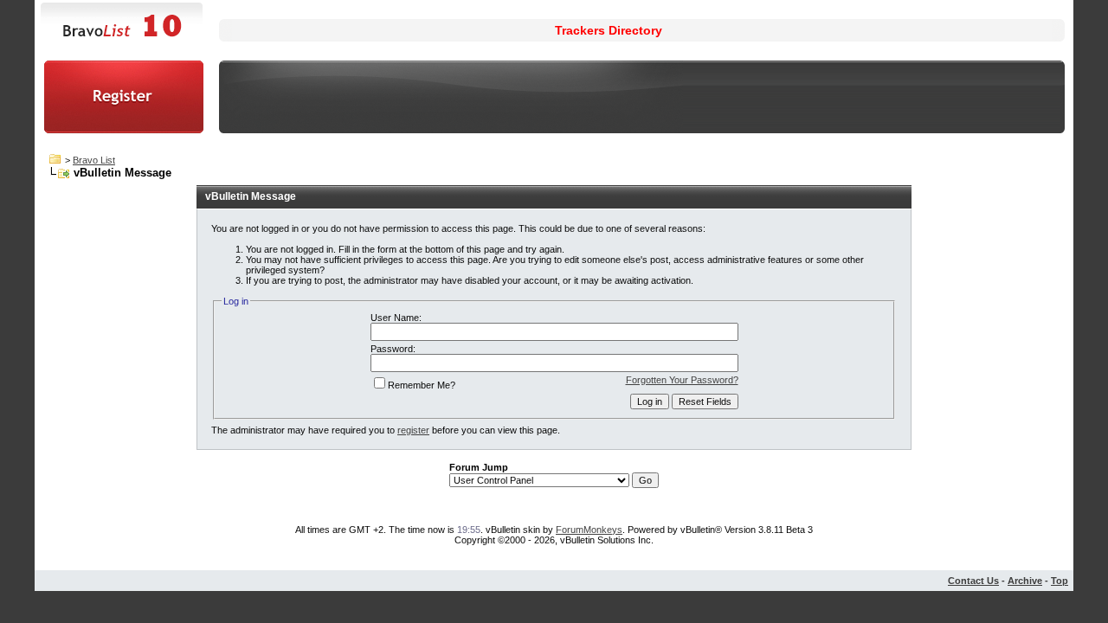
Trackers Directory (608, 30)
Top (1059, 580)
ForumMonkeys (589, 529)
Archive (1025, 580)
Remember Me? (421, 385)
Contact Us (973, 580)
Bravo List (94, 160)
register (413, 430)
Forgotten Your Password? (682, 380)
